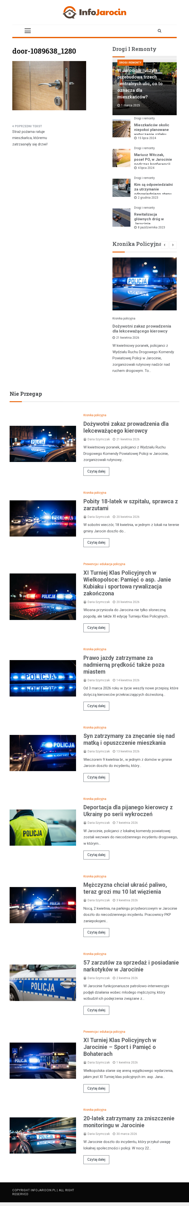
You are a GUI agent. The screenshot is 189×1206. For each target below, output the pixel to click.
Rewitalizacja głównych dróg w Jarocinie (149, 219)
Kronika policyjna (123, 318)
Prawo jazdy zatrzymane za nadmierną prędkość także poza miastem (123, 665)
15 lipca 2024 (147, 138)
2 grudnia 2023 (148, 197)
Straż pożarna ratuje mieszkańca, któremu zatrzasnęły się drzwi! (29, 137)
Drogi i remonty (130, 62)
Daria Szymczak (99, 439)
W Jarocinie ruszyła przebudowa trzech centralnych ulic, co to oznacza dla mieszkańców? (140, 83)
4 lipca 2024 (146, 168)
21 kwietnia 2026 (127, 337)
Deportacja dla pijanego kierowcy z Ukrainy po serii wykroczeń (128, 811)
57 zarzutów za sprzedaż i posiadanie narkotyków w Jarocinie (131, 966)
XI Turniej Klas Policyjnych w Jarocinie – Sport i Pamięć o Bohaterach (119, 1047)
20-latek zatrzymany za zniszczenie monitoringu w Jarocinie (128, 1122)
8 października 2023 (151, 227)
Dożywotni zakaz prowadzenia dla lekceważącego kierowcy (141, 328)
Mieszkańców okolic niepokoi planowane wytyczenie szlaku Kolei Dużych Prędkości (151, 134)
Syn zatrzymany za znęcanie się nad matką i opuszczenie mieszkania (129, 739)
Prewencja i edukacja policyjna (104, 564)
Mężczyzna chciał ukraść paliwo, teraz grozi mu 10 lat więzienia (125, 888)
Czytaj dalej (96, 471)
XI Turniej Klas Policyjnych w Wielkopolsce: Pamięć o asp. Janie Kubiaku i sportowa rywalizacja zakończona (127, 583)
